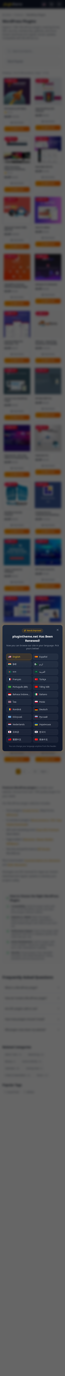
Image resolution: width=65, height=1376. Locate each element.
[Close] (57, 629)
